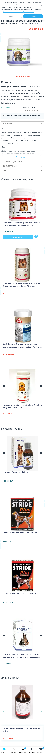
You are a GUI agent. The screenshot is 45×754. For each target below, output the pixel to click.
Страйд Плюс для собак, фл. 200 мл (20, 532)
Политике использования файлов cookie (18, 12)
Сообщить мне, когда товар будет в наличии (23, 115)
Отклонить (12, 16)
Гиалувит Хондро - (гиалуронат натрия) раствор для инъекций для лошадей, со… (22, 655)
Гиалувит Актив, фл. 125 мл (16, 472)
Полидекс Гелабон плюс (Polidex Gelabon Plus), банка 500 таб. (22, 406)
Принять (33, 16)
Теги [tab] (4, 170)
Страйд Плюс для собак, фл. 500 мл (20, 593)
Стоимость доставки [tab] (12, 162)
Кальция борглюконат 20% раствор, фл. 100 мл (22, 729)
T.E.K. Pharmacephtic (30, 110)
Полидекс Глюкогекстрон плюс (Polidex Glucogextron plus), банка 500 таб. (21, 284)
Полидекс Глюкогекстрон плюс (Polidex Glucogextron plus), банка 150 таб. (21, 224)
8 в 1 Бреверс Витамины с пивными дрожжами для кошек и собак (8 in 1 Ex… (22, 345)
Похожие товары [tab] (10, 166)
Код (2, 107)
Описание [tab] (7, 123)
